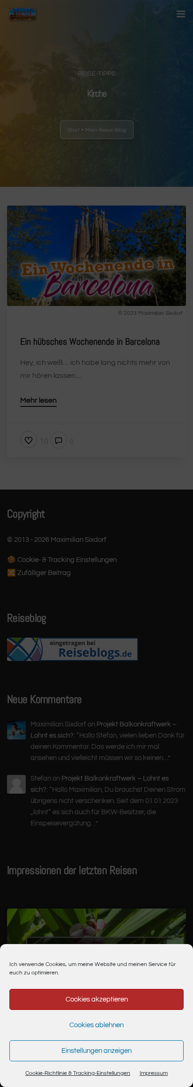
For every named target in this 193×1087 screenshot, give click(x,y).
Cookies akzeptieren (97, 999)
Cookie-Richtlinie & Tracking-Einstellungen (77, 1073)
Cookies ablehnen (96, 1025)
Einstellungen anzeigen (96, 1050)
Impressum (154, 1073)
